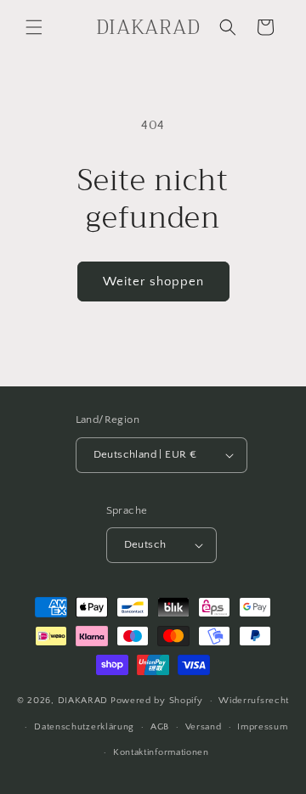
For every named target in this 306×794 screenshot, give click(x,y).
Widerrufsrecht (253, 700)
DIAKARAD (83, 700)
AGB (159, 727)
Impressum (262, 727)
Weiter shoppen (153, 281)
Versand (203, 727)
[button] (34, 27)
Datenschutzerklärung (84, 727)
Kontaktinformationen (161, 752)
